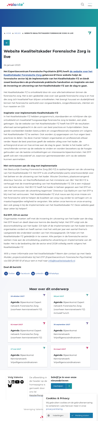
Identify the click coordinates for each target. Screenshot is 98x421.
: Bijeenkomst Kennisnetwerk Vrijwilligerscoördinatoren (67, 334)
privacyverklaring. (54, 409)
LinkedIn (39, 273)
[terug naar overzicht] (7, 43)
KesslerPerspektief (39, 395)
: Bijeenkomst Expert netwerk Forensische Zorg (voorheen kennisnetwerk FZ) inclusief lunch (69, 307)
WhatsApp (54, 273)
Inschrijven (58, 386)
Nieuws (17, 33)
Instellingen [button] (58, 415)
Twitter (11, 273)
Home (8, 33)
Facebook (25, 273)
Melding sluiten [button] (82, 415)
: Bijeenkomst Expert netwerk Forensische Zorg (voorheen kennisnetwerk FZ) (26, 306)
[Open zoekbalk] (82, 4)
